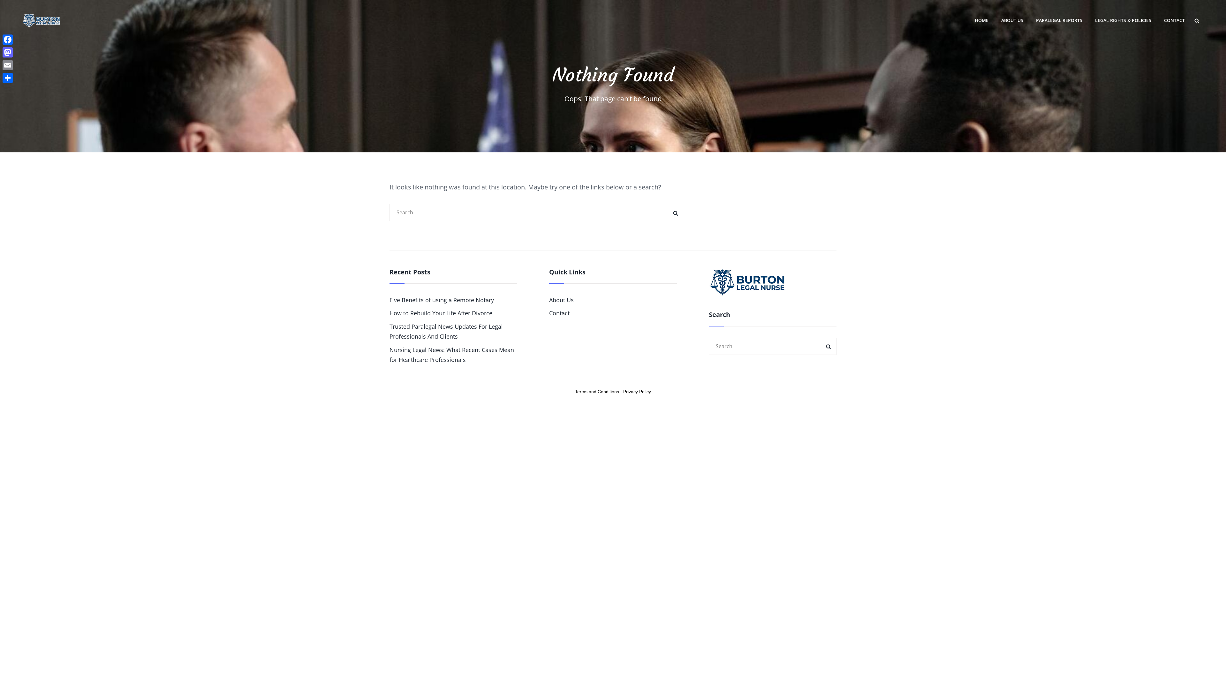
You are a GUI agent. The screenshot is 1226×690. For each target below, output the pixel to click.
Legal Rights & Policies (1123, 20)
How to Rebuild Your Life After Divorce (441, 313)
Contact (1174, 20)
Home (981, 20)
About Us (1012, 20)
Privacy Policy (637, 391)
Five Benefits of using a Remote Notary (442, 300)
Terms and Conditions (597, 391)
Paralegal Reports (1059, 20)
